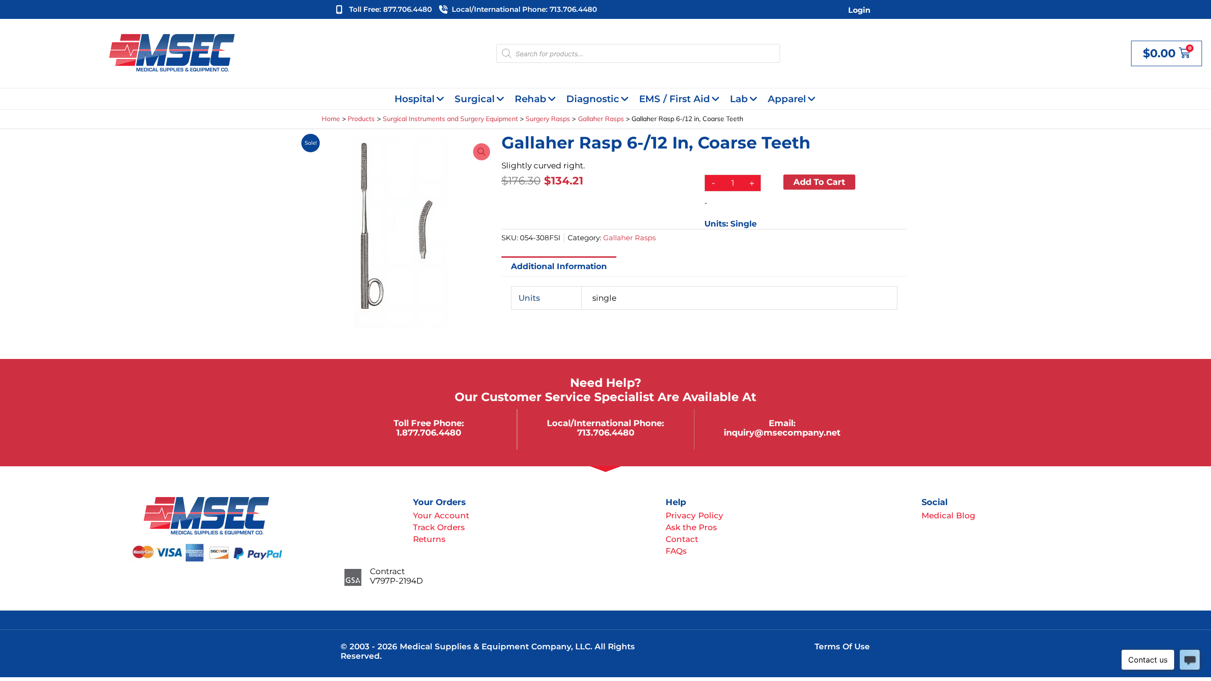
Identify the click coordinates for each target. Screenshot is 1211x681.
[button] (481, 151)
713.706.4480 (605, 432)
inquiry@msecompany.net (782, 432)
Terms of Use (842, 646)
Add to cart (819, 181)
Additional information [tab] (559, 266)
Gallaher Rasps (629, 237)
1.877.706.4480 (428, 432)
